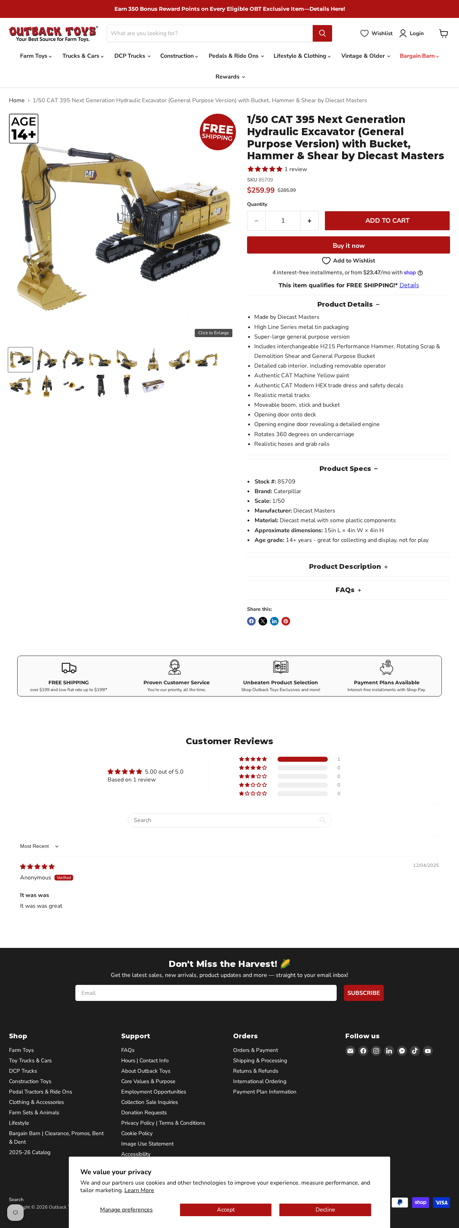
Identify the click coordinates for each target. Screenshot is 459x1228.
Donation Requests (144, 1112)
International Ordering (260, 1081)
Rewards (228, 77)
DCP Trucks (130, 56)
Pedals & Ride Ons (234, 56)
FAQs (127, 1050)
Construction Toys (30, 1081)
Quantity (257, 204)
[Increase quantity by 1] (310, 221)
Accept (226, 1210)
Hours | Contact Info (145, 1060)
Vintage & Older (363, 56)
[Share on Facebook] (251, 621)
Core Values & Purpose (148, 1081)
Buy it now (349, 245)
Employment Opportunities (153, 1091)
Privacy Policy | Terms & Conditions (163, 1123)
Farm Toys (34, 56)
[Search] (322, 33)
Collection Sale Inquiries (149, 1102)
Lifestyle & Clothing (301, 56)
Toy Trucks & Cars (30, 1060)
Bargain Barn (418, 56)
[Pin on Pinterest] (285, 621)
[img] (37, 867)
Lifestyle (19, 1123)
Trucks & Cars (81, 56)
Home (17, 100)
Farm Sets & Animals (34, 1112)
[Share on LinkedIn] (274, 621)
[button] (20, 360)
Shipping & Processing (260, 1060)
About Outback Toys (145, 1070)
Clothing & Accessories (36, 1102)
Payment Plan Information (265, 1091)
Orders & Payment (255, 1050)
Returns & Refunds (255, 1070)
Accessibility (136, 1154)
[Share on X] (263, 621)
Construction (177, 56)
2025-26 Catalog (30, 1152)
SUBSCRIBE (363, 993)
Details (409, 285)
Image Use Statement (147, 1143)
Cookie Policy (137, 1133)
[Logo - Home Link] (53, 33)
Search (16, 1199)
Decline (325, 1210)
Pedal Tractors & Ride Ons (40, 1091)
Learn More (139, 1190)
